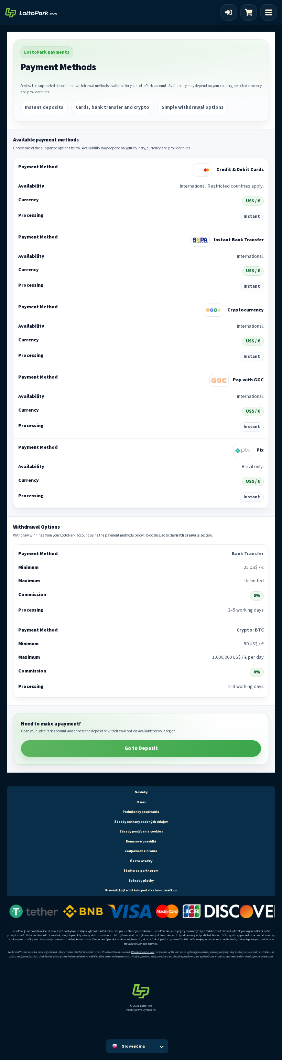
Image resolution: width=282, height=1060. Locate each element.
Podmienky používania (141, 812)
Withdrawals (187, 535)
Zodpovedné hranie (141, 851)
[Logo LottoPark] (31, 12)
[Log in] (228, 12)
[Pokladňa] (250, 12)
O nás (141, 802)
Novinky (141, 792)
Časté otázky (141, 861)
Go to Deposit (141, 748)
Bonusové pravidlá (141, 841)
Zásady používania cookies (141, 831)
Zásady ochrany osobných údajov (141, 822)
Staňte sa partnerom (141, 870)
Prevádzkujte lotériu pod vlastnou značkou (141, 890)
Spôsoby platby (141, 880)
